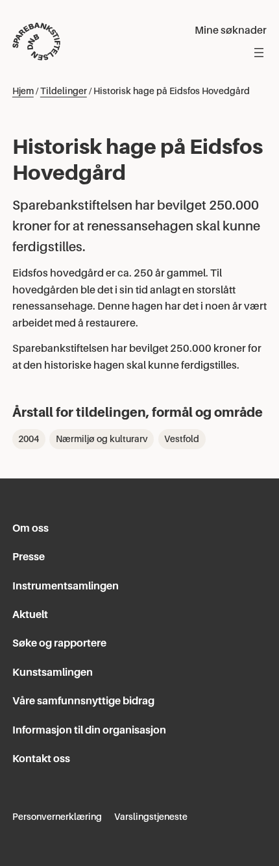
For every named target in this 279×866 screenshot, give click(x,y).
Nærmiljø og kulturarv (102, 439)
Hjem (23, 91)
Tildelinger (63, 91)
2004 (28, 439)
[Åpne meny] (259, 52)
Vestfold (181, 439)
